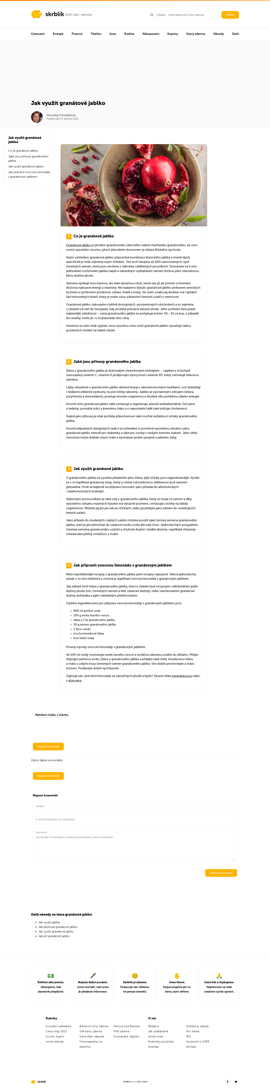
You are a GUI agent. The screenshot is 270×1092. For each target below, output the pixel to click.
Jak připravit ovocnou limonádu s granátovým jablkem (29, 174)
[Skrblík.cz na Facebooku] (228, 1082)
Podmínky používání (161, 1041)
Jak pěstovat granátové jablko (57, 927)
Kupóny (172, 34)
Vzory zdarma (195, 34)
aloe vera (74, 680)
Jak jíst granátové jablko (54, 936)
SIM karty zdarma (91, 1031)
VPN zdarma (121, 1031)
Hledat (230, 14)
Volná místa (155, 1036)
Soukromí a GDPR (197, 1041)
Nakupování (151, 34)
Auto (112, 34)
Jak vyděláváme (158, 1031)
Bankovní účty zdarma (94, 1026)
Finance (77, 34)
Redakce (153, 1026)
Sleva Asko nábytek (92, 1036)
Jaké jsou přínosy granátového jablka (28, 159)
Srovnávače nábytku (126, 1036)
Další (235, 34)
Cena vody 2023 (56, 1031)
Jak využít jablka (49, 922)
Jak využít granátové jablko (26, 166)
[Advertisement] (135, 72)
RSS (188, 1036)
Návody (218, 34)
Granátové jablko (78, 245)
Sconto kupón (55, 1036)
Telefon (96, 34)
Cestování (38, 34)
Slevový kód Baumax (126, 1026)
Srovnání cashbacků (58, 1026)
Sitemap (153, 1046)
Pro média (192, 1031)
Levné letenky (55, 1041)
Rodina (129, 34)
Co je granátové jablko (23, 150)
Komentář (41, 832)
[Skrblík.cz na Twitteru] (236, 1082)
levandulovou (182, 676)
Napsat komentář (48, 746)
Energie (58, 34)
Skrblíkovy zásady (197, 1026)
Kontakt (191, 1046)
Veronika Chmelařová (60, 115)
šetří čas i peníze (78, 14)
